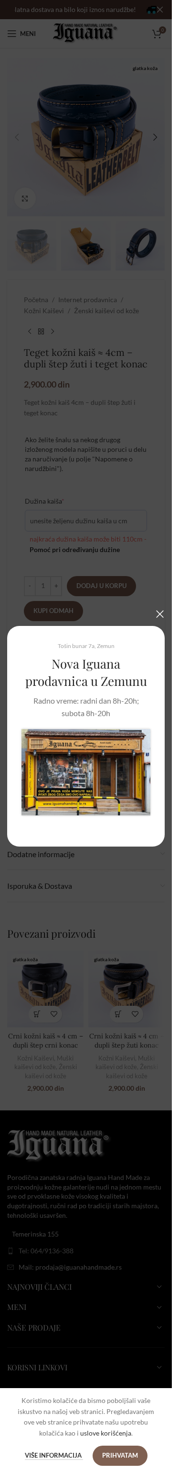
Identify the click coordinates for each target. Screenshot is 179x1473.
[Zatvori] (160, 614)
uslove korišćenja (105, 1433)
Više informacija (54, 1455)
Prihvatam (120, 1455)
